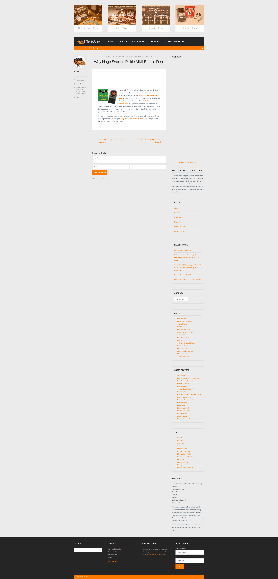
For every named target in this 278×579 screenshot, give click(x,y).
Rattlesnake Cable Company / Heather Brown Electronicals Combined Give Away (187, 257)
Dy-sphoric (181, 440)
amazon (78, 87)
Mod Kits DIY (181, 340)
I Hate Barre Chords (184, 397)
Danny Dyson (182, 386)
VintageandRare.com (184, 465)
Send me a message (157, 554)
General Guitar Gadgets (185, 332)
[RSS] (78, 48)
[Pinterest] (93, 48)
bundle (84, 87)
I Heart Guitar (182, 448)
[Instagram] (90, 48)
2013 (113, 56)
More (96, 28)
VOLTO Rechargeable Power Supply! (149, 140)
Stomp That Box (182, 354)
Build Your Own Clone (184, 321)
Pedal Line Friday (176, 42)
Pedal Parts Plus (183, 348)
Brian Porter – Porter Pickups (187, 381)
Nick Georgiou (182, 413)
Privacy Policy (179, 231)
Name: (177, 557)
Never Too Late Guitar (185, 457)
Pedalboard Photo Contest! (183, 250)
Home (108, 56)
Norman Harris (182, 416)
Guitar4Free (181, 446)
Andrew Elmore (182, 375)
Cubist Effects (182, 324)
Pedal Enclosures (183, 346)
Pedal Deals (157, 42)
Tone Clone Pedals (183, 356)
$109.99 (145, 119)
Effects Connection (183, 329)
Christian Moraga (183, 383)
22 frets (180, 438)
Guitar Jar (180, 443)
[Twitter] (97, 48)
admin (76, 71)
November (121, 56)
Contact (123, 42)
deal (77, 89)
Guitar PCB (181, 335)
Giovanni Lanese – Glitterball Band (189, 394)
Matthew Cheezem (183, 411)
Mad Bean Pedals (183, 337)
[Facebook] (82, 48)
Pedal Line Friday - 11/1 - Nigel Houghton (110, 140)
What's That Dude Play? (185, 467)
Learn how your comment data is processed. (135, 179)
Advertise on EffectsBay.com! (188, 162)
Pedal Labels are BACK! (182, 275)
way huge (83, 93)
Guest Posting (139, 42)
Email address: (180, 548)
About (111, 42)
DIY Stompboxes (183, 327)
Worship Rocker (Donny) (185, 419)
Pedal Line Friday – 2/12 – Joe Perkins (187, 279)
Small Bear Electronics (185, 351)
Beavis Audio (181, 318)
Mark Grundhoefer (183, 408)
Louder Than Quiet (183, 451)
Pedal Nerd (181, 459)
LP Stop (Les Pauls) (184, 454)
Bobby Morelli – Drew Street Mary (188, 378)
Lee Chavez (181, 405)
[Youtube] (101, 48)
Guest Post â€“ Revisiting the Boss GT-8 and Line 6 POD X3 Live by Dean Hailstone (187, 267)
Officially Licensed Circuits (186, 343)
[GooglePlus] (86, 48)
